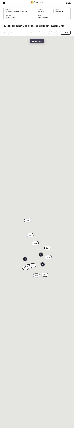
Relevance (10, 32)
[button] (35, 243)
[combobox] (20, 11)
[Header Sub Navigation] (4, 3)
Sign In (68, 3)
